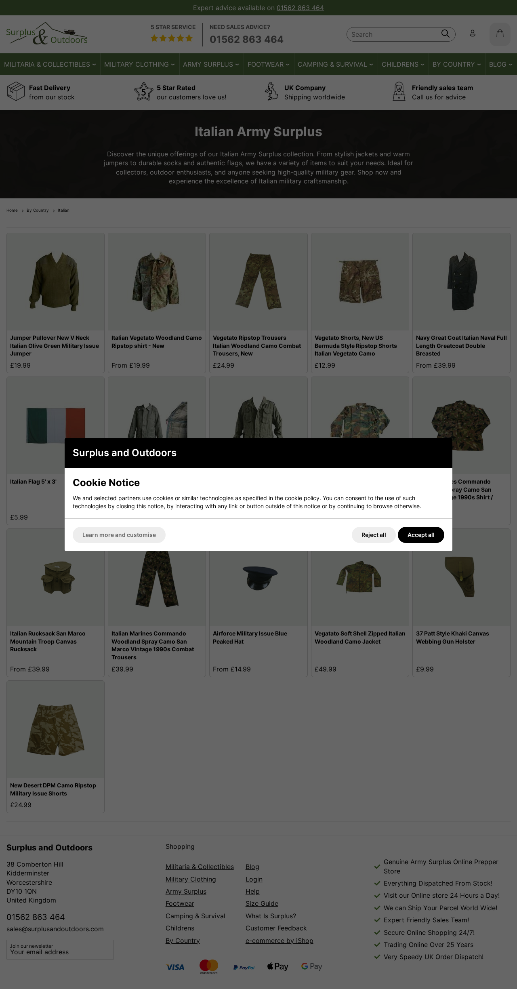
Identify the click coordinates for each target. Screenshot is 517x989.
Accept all (421, 534)
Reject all (373, 534)
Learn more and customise (119, 534)
